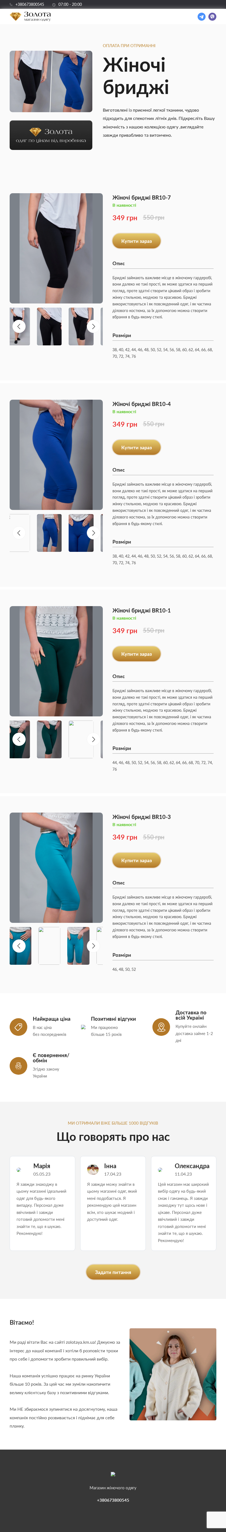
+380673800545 (29, 4)
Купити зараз (136, 241)
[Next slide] (93, 326)
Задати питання (113, 1272)
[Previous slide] (19, 326)
